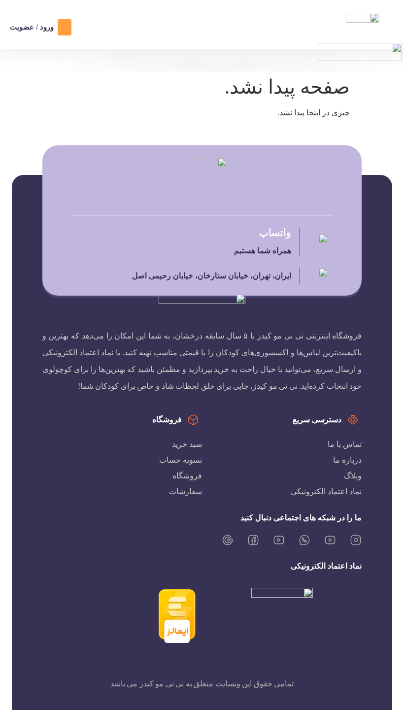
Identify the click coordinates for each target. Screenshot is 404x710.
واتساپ (275, 232)
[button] (64, 27)
